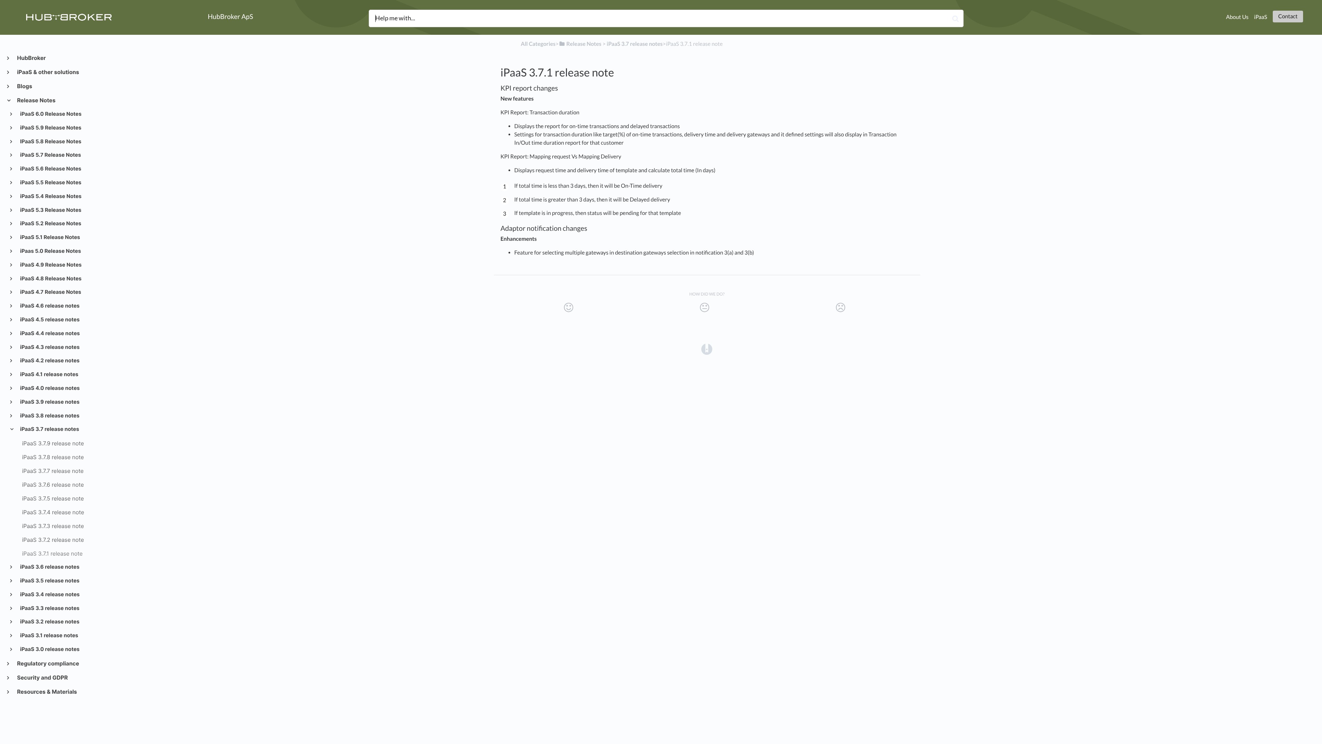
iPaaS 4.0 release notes (49, 388)
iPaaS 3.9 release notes (49, 402)
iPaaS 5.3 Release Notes (50, 210)
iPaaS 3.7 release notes (49, 429)
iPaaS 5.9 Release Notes (50, 127)
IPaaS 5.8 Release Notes (50, 141)
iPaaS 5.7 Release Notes (50, 155)
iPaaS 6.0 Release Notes (50, 114)
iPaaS (1260, 17)
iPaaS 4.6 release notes (49, 305)
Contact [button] (1288, 16)
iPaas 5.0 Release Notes (50, 251)
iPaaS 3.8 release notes (49, 415)
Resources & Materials (47, 691)
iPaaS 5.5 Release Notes (50, 182)
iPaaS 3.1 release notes (48, 635)
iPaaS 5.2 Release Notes (50, 223)
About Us (1237, 17)
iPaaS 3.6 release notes (49, 567)
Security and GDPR (42, 677)
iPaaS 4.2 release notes (49, 360)
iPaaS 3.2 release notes (49, 621)
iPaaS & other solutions (48, 72)
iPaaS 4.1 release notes (48, 374)
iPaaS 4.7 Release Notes (50, 292)
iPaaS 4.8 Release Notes (50, 278)
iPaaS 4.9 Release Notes (50, 264)
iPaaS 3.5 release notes (49, 580)
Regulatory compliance (48, 663)
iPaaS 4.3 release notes (49, 347)
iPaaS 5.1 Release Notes (49, 237)
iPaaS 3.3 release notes (49, 608)
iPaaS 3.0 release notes (49, 649)
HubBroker (31, 57)
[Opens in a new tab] (706, 348)
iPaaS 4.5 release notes (49, 319)
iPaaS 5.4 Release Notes (50, 196)
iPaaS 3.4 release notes (49, 594)
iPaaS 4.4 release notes (49, 333)
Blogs (24, 86)
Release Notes (36, 100)
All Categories (538, 44)
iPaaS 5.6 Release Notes (50, 168)
